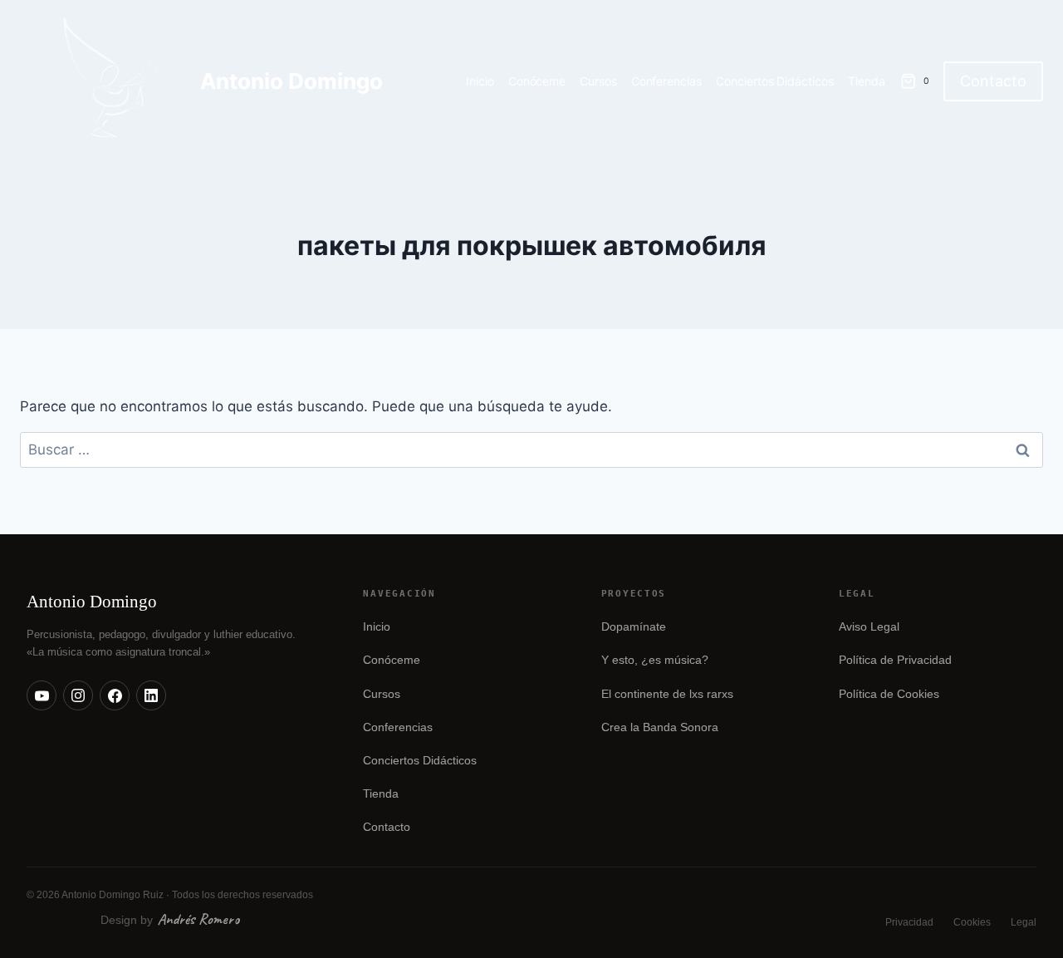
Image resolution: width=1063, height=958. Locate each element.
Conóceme (537, 81)
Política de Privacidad (895, 660)
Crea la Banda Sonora (659, 727)
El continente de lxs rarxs (667, 694)
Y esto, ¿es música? (654, 660)
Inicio (480, 81)
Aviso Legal (869, 627)
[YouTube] (41, 695)
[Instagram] (78, 695)
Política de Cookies (889, 694)
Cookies (972, 922)
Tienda (866, 81)
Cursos (598, 81)
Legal (1023, 922)
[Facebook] (115, 695)
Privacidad (909, 922)
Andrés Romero (198, 919)
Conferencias (667, 81)
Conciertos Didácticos (775, 81)
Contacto (993, 81)
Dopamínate (633, 627)
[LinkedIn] (151, 695)
